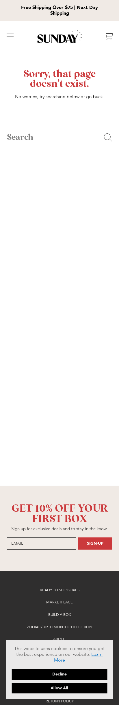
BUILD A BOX (59, 614)
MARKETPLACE (59, 602)
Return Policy (60, 701)
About (59, 639)
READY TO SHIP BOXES (59, 590)
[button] (10, 36)
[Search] (108, 137)
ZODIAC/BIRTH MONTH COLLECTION (59, 627)
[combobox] (59, 137)
